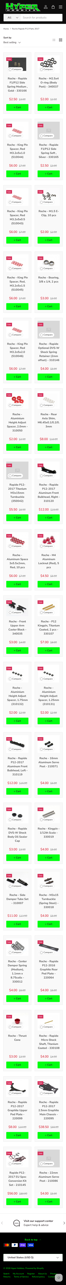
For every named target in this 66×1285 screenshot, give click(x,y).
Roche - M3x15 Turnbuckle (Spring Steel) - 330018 (49, 901)
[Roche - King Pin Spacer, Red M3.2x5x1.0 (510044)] (17, 130)
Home (6, 29)
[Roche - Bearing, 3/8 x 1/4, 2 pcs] (49, 263)
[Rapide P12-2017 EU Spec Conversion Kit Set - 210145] (17, 1158)
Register (31, 1273)
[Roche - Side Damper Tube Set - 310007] (17, 881)
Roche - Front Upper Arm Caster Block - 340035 (17, 628)
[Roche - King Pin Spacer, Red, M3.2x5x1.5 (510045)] (17, 263)
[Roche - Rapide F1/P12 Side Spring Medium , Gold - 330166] (17, 64)
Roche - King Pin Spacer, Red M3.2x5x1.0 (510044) (17, 151)
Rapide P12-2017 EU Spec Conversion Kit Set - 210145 (17, 1179)
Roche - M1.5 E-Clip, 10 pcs (49, 213)
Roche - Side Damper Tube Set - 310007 (17, 899)
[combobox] (33, 17)
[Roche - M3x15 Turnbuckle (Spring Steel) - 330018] (49, 881)
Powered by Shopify (34, 1268)
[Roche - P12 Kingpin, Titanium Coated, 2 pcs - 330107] (49, 607)
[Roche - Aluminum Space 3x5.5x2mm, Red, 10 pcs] (17, 541)
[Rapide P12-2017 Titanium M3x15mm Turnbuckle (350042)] (17, 470)
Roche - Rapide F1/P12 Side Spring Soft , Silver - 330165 (49, 151)
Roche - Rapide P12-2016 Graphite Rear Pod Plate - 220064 (48, 969)
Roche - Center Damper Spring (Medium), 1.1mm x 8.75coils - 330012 (17, 972)
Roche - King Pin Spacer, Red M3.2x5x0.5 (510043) (17, 217)
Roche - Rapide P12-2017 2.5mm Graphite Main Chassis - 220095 (48, 1110)
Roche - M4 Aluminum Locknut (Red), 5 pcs (48, 561)
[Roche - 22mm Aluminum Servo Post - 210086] (49, 1158)
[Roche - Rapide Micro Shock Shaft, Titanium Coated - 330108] (49, 1022)
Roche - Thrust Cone (17, 1038)
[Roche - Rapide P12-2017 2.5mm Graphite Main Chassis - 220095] (49, 1088)
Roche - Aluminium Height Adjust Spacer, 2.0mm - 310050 (17, 422)
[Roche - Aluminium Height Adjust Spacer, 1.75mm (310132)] (17, 673)
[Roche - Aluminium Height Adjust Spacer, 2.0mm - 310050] (17, 400)
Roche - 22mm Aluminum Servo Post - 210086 (48, 1177)
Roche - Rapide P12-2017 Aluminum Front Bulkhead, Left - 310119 (17, 766)
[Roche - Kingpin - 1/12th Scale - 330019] (49, 814)
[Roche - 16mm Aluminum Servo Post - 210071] (49, 744)
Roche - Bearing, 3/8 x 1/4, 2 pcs (48, 280)
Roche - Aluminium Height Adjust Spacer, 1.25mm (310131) (48, 696)
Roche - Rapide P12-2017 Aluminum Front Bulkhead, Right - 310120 (49, 493)
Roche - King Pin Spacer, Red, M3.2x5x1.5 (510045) (17, 284)
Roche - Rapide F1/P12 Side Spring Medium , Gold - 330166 (17, 85)
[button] (53, 7)
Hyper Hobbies (17, 1268)
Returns (6, 1276)
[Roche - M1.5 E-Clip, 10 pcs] (49, 197)
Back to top (31, 1239)
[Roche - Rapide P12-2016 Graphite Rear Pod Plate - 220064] (49, 947)
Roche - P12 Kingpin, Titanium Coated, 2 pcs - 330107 (49, 628)
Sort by (7, 37)
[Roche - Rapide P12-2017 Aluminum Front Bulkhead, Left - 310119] (17, 744)
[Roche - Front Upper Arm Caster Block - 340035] (17, 607)
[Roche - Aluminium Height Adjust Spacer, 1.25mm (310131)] (49, 673)
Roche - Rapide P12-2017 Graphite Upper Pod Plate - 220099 (17, 1110)
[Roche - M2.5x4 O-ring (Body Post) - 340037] (49, 64)
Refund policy (38, 1276)
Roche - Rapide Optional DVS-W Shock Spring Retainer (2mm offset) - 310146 (48, 352)
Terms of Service (21, 1276)
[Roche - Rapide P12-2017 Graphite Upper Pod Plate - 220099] (17, 1088)
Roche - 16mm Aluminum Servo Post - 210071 (48, 762)
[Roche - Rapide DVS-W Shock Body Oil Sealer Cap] (17, 814)
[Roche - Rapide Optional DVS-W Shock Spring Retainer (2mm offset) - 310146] (49, 330)
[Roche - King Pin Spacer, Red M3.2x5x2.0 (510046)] (17, 330)
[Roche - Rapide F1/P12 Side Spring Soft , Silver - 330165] (49, 130)
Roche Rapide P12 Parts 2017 (25, 29)
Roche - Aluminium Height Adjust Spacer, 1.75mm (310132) (17, 696)
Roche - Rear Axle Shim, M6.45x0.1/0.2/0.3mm (49, 420)
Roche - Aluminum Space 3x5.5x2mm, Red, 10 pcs (17, 561)
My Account (18, 1273)
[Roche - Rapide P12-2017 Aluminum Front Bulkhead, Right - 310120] (49, 470)
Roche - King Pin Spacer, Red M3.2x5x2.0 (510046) (17, 350)
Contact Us (53, 1276)
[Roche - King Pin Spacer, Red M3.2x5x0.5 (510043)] (17, 197)
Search (6, 1273)
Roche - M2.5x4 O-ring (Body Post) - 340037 (49, 83)
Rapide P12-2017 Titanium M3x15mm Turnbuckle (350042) (17, 493)
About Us (42, 1273)
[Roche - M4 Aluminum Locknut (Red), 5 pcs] (49, 541)
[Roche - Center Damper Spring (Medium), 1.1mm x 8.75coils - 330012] (17, 947)
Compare (16, 69)
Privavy (53, 1273)
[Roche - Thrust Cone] (17, 1022)
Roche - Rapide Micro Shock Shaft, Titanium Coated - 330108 (49, 1042)
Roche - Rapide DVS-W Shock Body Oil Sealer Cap (17, 835)
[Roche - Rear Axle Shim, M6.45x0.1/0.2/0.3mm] (49, 400)
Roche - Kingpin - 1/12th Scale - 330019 (49, 833)
